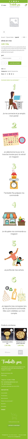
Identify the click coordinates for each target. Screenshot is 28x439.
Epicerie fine (15, 71)
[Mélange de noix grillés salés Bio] (20, 334)
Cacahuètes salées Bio (7, 342)
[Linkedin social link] (18, 1)
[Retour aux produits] (24, 37)
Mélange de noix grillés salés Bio (20, 342)
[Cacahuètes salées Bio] (7, 334)
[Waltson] (7, 352)
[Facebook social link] (9, 1)
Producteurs (4, 395)
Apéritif (17, 37)
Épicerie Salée (9, 37)
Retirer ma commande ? (7, 401)
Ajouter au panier (15, 63)
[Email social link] (14, 1)
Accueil (3, 37)
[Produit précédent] (22, 37)
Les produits (4, 393)
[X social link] (11, 1)
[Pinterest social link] (16, 1)
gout (2, 55)
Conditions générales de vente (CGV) (10, 386)
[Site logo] (15, 5)
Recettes (3, 403)
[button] (11, 330)
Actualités (3, 406)
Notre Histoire (4, 398)
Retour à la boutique (14, 425)
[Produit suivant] (26, 37)
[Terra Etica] (20, 352)
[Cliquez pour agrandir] (4, 32)
